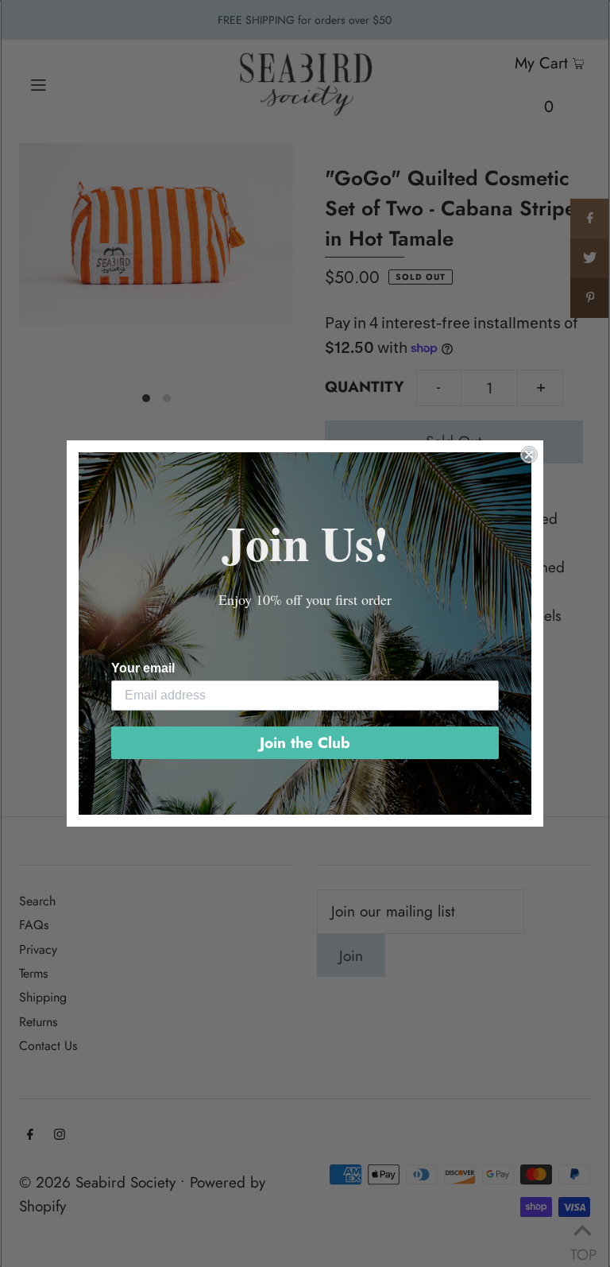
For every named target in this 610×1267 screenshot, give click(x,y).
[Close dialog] (529, 455)
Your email (143, 668)
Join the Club (305, 743)
